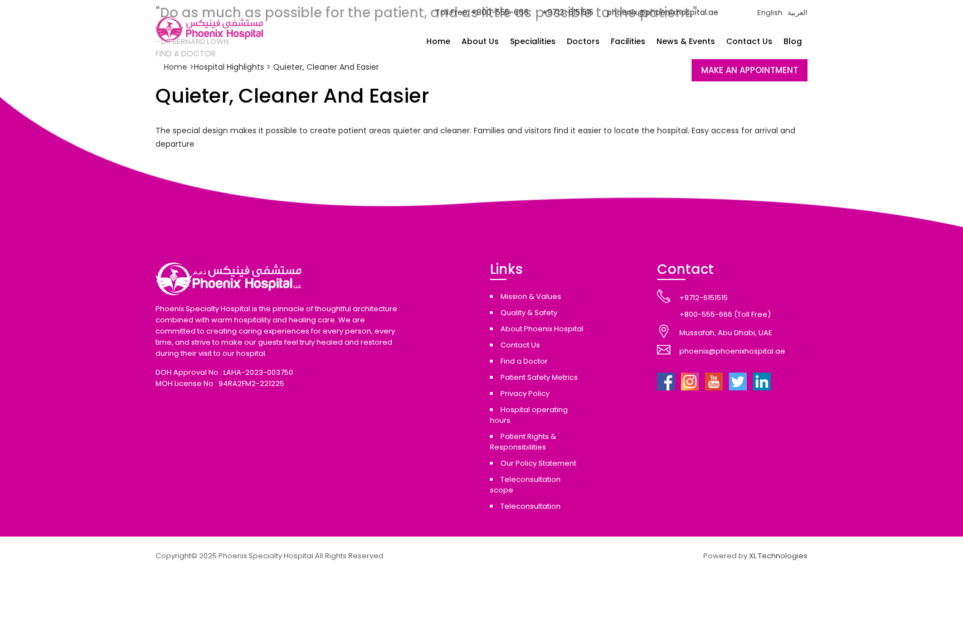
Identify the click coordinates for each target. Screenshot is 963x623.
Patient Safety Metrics (539, 377)
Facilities (628, 41)
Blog (793, 41)
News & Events (685, 41)
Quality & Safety (528, 312)
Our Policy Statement (538, 463)
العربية (797, 12)
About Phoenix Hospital (541, 328)
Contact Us (749, 41)
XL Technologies (778, 555)
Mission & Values (530, 296)
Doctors (583, 41)
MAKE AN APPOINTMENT (749, 70)
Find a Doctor (524, 361)
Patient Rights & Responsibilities (523, 441)
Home (438, 41)
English (769, 12)
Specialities (533, 41)
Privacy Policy (524, 393)
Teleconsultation (530, 506)
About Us (480, 41)
